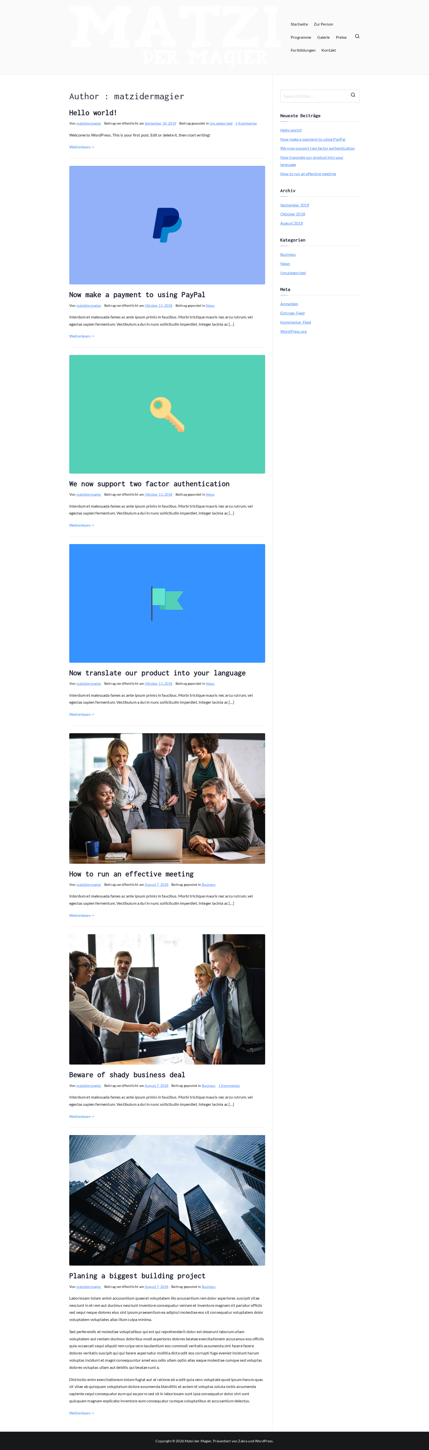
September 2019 (294, 205)
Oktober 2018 (292, 213)
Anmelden (289, 303)
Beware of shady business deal (127, 1074)
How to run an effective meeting (131, 874)
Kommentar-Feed (295, 322)
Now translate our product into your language (157, 673)
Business (208, 884)
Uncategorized (221, 123)
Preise (341, 37)
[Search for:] (320, 96)
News (210, 305)
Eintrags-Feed (292, 313)
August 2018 (291, 223)
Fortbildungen (303, 50)
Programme (301, 37)
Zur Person (323, 24)
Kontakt (329, 50)
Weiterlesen (80, 146)
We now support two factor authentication (149, 484)
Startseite (299, 24)
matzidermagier (88, 123)
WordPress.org (293, 331)
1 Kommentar (246, 123)
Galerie (323, 37)
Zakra (242, 1441)
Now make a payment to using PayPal (137, 294)
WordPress (264, 1441)
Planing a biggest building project (137, 1276)
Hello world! (93, 112)
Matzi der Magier (198, 1441)
